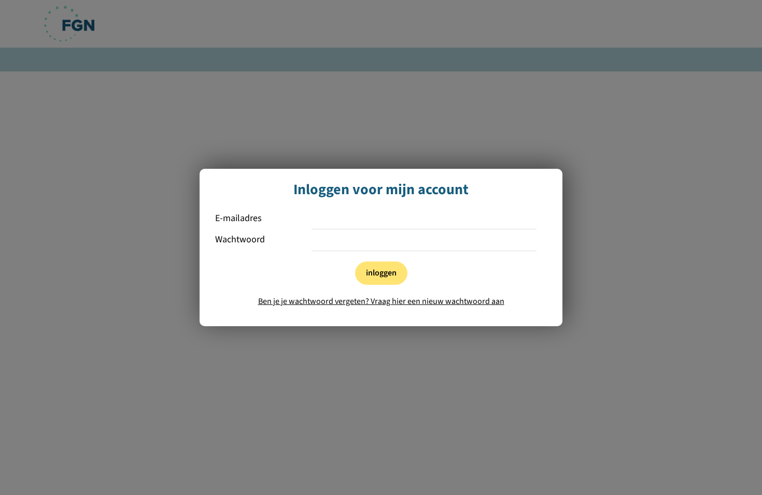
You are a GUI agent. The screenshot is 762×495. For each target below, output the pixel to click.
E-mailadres (238, 218)
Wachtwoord (240, 240)
